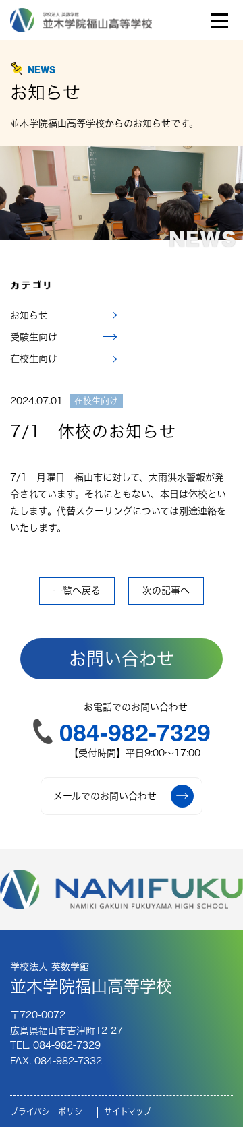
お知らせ (29, 315)
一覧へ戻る (77, 590)
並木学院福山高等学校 (91, 978)
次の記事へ (166, 590)
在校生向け (33, 358)
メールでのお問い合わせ (105, 796)
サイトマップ (127, 1111)
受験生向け (33, 337)
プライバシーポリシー (50, 1111)
